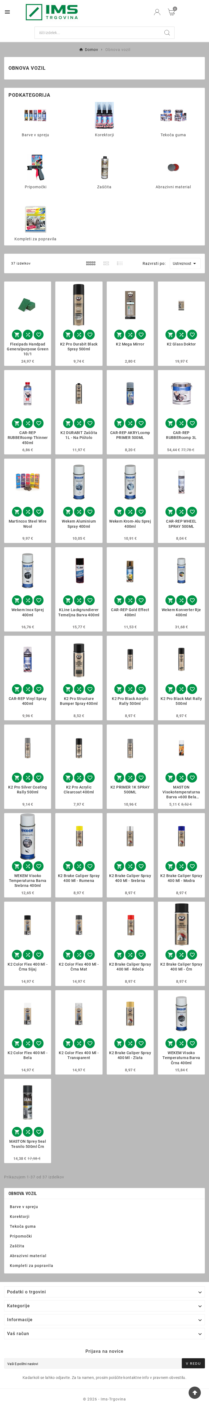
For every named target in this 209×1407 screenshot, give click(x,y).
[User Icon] (157, 12)
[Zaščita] (104, 167)
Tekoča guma (173, 135)
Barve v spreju (35, 135)
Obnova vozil (22, 1193)
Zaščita (104, 187)
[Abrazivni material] (173, 167)
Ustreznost (185, 263)
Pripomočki (36, 187)
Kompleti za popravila (35, 239)
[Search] (167, 33)
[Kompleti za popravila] (35, 219)
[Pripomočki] (35, 167)
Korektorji (104, 135)
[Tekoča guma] (173, 115)
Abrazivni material (173, 187)
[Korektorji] (104, 115)
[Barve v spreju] (35, 115)
